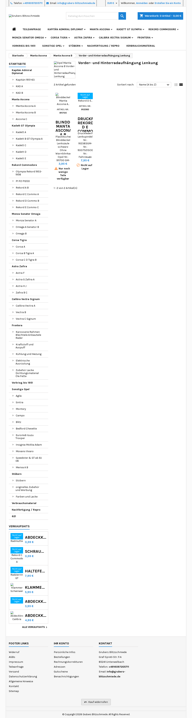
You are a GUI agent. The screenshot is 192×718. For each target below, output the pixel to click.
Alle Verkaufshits (35, 627)
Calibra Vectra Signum (115, 37)
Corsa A (20, 246)
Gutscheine (61, 671)
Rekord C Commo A (27, 194)
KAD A (19, 86)
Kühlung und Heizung (28, 354)
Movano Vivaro (25, 451)
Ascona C (21, 119)
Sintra (19, 402)
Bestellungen (62, 657)
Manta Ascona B (26, 112)
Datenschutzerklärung (23, 676)
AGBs (12, 657)
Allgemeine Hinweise (21, 681)
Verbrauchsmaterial (140, 45)
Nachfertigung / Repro (103, 45)
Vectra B (21, 312)
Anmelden (142, 3)
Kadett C (21, 145)
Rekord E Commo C (27, 207)
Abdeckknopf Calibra (35, 615)
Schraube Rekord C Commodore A (35, 551)
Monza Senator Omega (28, 37)
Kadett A (21, 132)
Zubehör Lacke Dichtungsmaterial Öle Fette (27, 373)
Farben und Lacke (27, 496)
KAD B (19, 92)
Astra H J (21, 286)
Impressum (16, 661)
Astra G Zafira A (25, 279)
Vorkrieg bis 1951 (23, 45)
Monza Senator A (26, 220)
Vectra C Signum (26, 318)
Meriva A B (22, 467)
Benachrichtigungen (66, 676)
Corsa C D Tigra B (26, 259)
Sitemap (14, 691)
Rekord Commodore (162, 29)
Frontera (144, 37)
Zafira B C (21, 292)
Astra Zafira (83, 37)
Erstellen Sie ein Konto (168, 3)
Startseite (17, 64)
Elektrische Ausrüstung (23, 362)
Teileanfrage (32, 29)
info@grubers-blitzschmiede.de (76, 3)
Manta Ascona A (26, 106)
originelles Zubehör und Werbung (27, 488)
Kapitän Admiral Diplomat (65, 29)
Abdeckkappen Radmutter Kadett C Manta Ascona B (35, 537)
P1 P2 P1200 (23, 181)
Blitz (18, 422)
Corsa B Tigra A (25, 253)
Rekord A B (22, 187)
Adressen (59, 666)
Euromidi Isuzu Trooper (25, 437)
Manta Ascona (100, 29)
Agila (19, 395)
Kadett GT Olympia (129, 29)
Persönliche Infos (64, 652)
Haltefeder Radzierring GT (35, 571)
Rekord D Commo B (27, 200)
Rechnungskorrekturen (68, 661)
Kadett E (21, 158)
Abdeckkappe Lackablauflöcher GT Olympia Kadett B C (35, 601)
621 (14, 516)
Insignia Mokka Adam (29, 444)
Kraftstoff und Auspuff (24, 346)
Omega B (21, 233)
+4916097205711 (33, 3)
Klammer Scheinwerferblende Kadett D (35, 587)
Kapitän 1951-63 (25, 79)
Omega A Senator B (27, 227)
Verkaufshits (19, 526)
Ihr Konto (61, 643)
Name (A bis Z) (154, 85)
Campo (20, 415)
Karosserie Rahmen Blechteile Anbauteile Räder (28, 335)
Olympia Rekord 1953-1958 (29, 173)
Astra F (20, 272)
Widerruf (14, 652)
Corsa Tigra (59, 37)
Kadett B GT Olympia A (29, 138)
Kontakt (14, 686)
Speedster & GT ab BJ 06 (29, 459)
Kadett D (21, 151)
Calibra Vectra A (25, 305)
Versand (14, 671)
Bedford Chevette (26, 428)
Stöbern (74, 45)
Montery (21, 409)
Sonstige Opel (52, 45)
